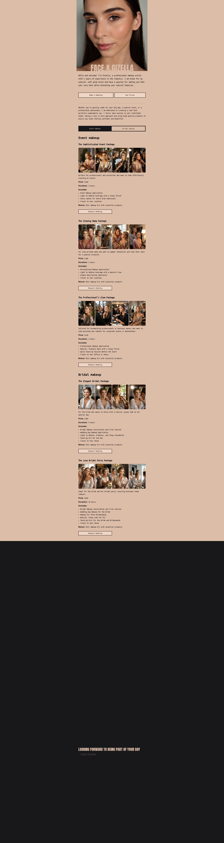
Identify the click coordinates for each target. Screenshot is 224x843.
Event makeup (94, 129)
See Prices (130, 95)
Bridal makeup (128, 129)
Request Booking (95, 212)
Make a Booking (95, 95)
